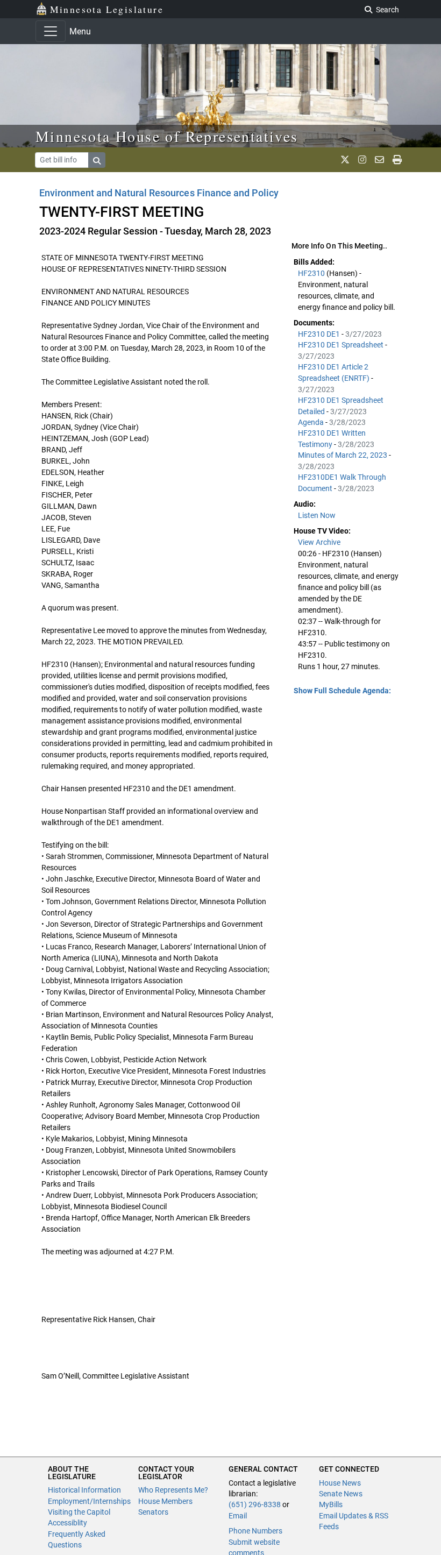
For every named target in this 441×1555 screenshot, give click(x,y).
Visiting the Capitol (79, 1512)
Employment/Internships (89, 1501)
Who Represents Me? (173, 1490)
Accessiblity (67, 1522)
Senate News (340, 1493)
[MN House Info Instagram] (362, 160)
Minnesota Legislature (106, 9)
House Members (165, 1501)
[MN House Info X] (345, 160)
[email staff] (379, 160)
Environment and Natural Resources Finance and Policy (159, 192)
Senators (153, 1512)
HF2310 (312, 273)
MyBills (331, 1504)
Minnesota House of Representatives (166, 136)
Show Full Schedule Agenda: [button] (342, 690)
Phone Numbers (255, 1530)
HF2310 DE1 (320, 334)
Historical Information (84, 1490)
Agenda (311, 422)
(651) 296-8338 (255, 1504)
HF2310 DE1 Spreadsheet (341, 344)
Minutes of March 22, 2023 (343, 455)
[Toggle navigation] (50, 31)
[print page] (397, 160)
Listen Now (317, 515)
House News (340, 1483)
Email (238, 1515)
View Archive (319, 542)
